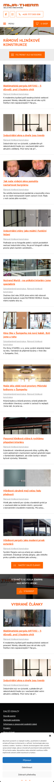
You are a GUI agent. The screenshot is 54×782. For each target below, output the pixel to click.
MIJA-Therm (21, 6)
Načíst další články (29, 565)
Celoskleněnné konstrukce (14, 288)
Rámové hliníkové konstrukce (16, 94)
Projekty (6, 728)
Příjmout (27, 760)
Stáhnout (29, 591)
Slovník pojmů (9, 715)
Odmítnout (27, 767)
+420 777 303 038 (31, 14)
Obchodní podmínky (11, 720)
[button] (50, 735)
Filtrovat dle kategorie (29, 54)
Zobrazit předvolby (27, 774)
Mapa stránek (9, 732)
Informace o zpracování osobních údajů (20, 724)
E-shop (44, 23)
